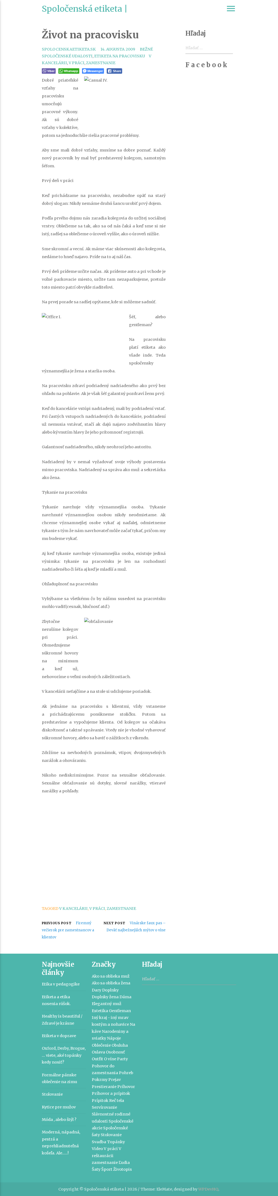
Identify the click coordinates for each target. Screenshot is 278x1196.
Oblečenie (101, 1045)
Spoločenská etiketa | (85, 9)
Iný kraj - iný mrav (110, 1017)
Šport (106, 1169)
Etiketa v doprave (59, 1035)
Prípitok (100, 1100)
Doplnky (110, 990)
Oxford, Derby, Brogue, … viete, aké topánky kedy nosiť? (64, 1055)
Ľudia (124, 1162)
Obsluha (120, 1045)
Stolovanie (52, 1094)
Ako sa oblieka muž (110, 976)
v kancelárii (73, 908)
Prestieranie (104, 1086)
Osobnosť (115, 1052)
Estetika (100, 1010)
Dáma (125, 996)
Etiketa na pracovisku (119, 56)
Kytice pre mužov (59, 1107)
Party (122, 1058)
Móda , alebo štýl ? (59, 1119)
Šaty (96, 1169)
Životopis (122, 1169)
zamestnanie (100, 62)
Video (97, 1148)
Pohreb (126, 1072)
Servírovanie (104, 1107)
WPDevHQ (208, 1189)
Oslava (98, 1052)
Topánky (116, 1141)
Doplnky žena (105, 996)
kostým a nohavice (110, 1024)
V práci (76, 62)
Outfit (97, 1058)
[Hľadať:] (189, 979)
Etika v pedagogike (61, 984)
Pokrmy (100, 1079)
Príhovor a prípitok (111, 1093)
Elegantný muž (106, 1003)
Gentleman (120, 1010)
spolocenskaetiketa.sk (69, 49)
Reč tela (116, 1100)
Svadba (99, 1141)
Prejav (114, 1079)
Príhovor (126, 1086)
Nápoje (114, 1038)
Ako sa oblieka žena (111, 983)
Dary (96, 990)
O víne (110, 1058)
